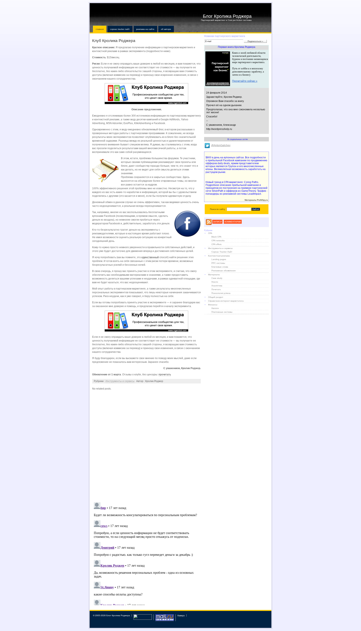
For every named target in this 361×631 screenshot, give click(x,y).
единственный (150, 257)
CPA (210, 233)
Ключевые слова (219, 267)
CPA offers (216, 244)
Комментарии (233, 222)
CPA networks (218, 240)
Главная (100, 29)
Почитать (216, 289)
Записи (217, 222)
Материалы (214, 274)
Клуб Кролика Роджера (113, 40)
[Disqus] (146, 445)
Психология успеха (220, 293)
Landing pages (218, 259)
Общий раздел (215, 297)
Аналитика (216, 285)
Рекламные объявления (223, 270)
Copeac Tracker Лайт (120, 29)
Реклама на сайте (145, 29)
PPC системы (218, 263)
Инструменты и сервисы (120, 381)
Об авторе (166, 29)
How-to (214, 282)
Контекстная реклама (219, 256)
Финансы (212, 304)
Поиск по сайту (217, 209)
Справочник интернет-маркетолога (226, 301)
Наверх (181, 615)
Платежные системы (221, 312)
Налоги (215, 308)
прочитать (165, 374)
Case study (216, 278)
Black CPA (216, 237)
